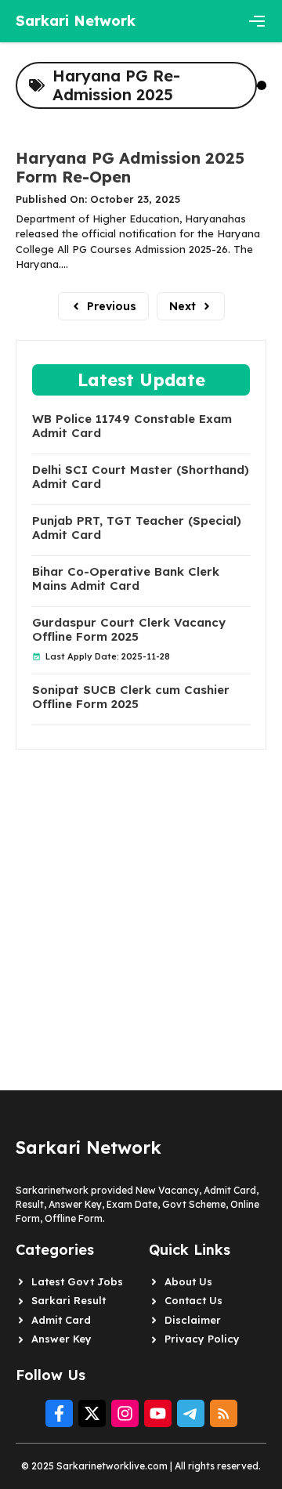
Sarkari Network (76, 21)
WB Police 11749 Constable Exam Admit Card (132, 426)
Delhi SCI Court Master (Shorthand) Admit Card (140, 477)
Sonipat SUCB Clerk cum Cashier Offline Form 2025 (131, 697)
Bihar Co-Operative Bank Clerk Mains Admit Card (125, 579)
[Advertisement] (141, 891)
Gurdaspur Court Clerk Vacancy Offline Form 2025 (129, 630)
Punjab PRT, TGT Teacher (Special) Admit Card (136, 528)
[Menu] (257, 21)
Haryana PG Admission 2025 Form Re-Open (130, 167)
